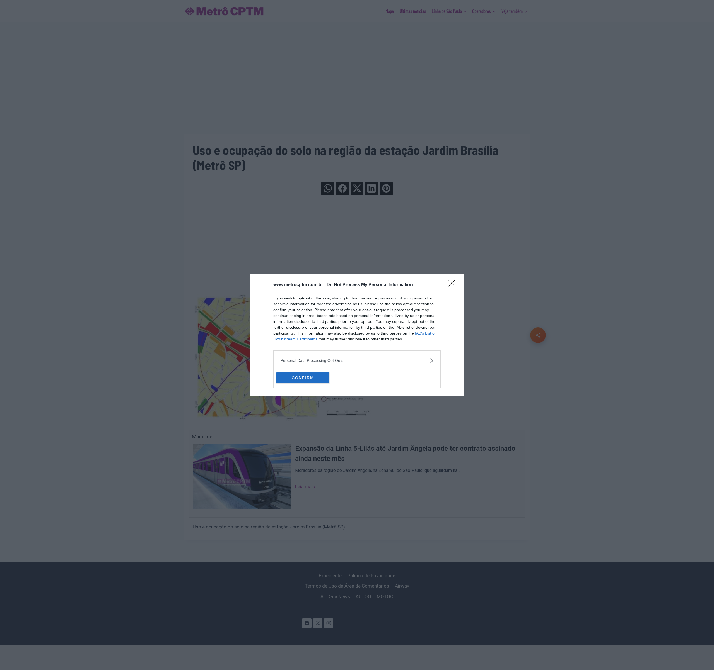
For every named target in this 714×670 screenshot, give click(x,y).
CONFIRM (303, 378)
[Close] (453, 285)
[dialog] (357, 335)
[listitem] (357, 361)
